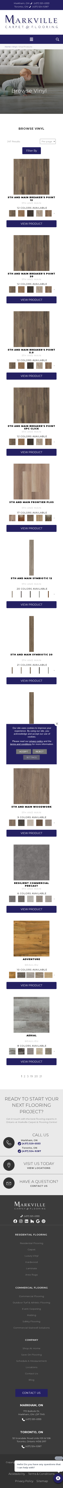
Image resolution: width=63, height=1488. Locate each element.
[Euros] (39, 1051)
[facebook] (15, 1221)
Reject (40, 751)
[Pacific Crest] (48, 213)
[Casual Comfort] (30, 518)
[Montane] (30, 898)
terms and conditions (21, 744)
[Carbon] (30, 594)
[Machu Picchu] (21, 975)
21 (40, 1076)
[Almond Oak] (31, 481)
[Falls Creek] (31, 176)
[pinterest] (43, 1221)
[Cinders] (39, 594)
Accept (23, 751)
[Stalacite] (48, 898)
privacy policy (36, 741)
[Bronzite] (21, 594)
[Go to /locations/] (31, 1165)
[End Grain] (30, 822)
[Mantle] (21, 898)
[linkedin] (26, 1221)
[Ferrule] (39, 822)
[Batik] (31, 633)
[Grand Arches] (21, 213)
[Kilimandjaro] (30, 975)
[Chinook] (21, 1051)
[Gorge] (31, 862)
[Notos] (48, 1051)
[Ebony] (21, 822)
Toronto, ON (21, 6)
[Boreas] (31, 1014)
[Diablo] (30, 1051)
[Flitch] (48, 822)
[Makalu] (48, 975)
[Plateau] (39, 898)
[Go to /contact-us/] (31, 1183)
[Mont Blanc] (39, 975)
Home (7, 46)
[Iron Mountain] (30, 213)
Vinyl (14, 46)
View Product (31, 223)
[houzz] (32, 1221)
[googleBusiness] (38, 1221)
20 (36, 1076)
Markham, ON (22, 3)
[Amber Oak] (21, 518)
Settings (31, 757)
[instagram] (21, 1221)
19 (31, 1076)
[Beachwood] (31, 557)
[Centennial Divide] (39, 518)
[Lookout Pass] (39, 213)
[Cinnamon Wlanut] (48, 518)
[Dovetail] (31, 786)
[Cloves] (48, 594)
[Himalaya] (31, 938)
